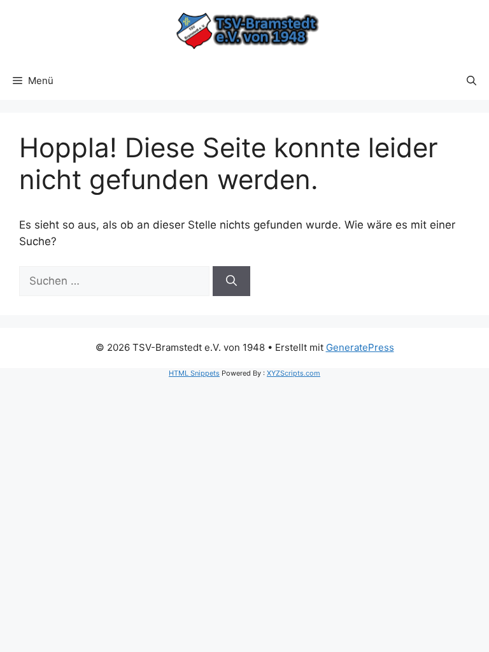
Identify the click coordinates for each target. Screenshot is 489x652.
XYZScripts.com (293, 373)
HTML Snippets (194, 373)
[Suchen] (231, 281)
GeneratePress (360, 347)
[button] (471, 81)
